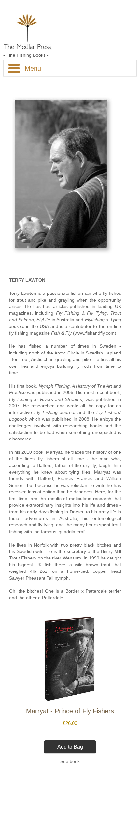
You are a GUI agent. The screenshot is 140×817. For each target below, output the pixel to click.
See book (70, 761)
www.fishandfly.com (95, 333)
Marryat (54, 452)
